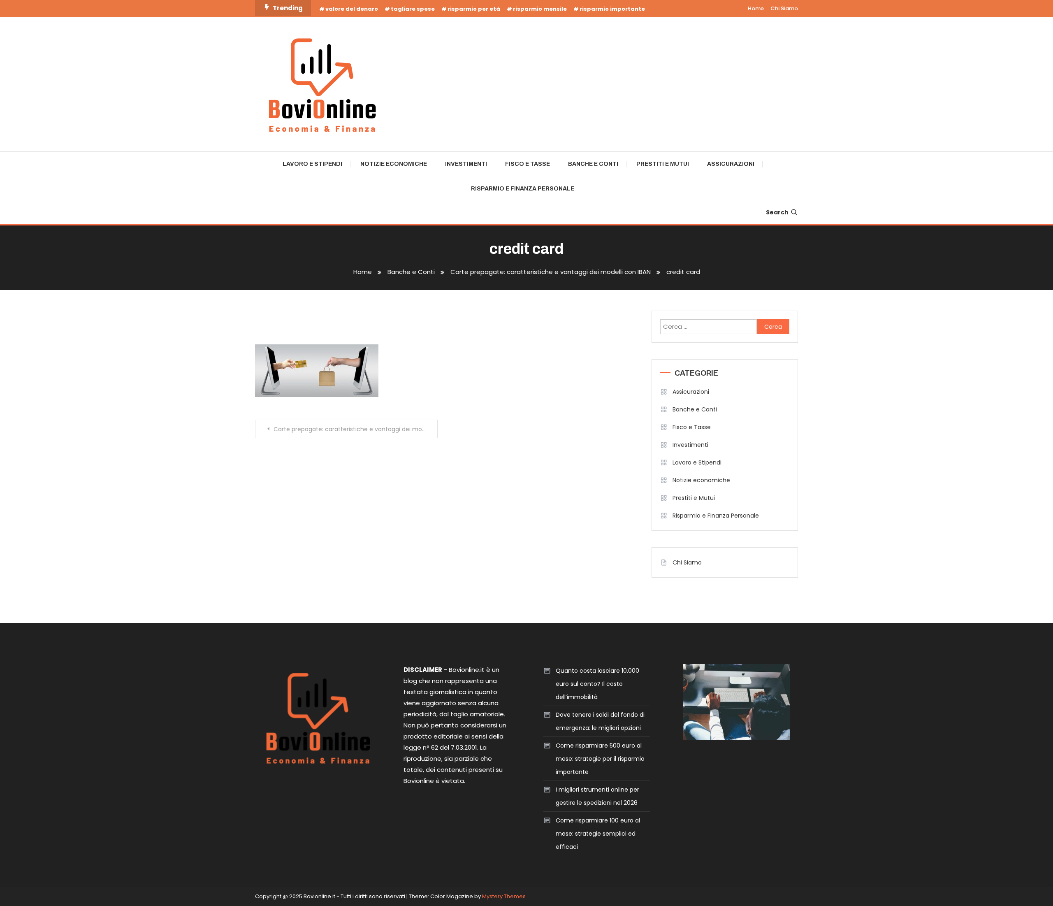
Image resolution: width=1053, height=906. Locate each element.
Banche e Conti (593, 164)
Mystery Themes (504, 896)
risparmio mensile (540, 9)
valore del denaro (351, 9)
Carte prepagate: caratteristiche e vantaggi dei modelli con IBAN (356, 429)
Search (777, 212)
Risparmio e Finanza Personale (522, 189)
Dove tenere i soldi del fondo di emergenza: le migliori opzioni (600, 721)
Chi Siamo (784, 8)
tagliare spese (413, 9)
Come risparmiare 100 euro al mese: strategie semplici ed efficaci (598, 833)
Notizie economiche (393, 164)
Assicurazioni (730, 164)
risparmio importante (612, 9)
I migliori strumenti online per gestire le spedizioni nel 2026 (597, 796)
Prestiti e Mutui (662, 164)
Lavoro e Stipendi (312, 164)
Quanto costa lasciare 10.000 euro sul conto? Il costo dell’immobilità (597, 684)
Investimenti (466, 164)
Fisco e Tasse (527, 164)
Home (756, 8)
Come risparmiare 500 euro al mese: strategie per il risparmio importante (600, 758)
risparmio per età (474, 9)
